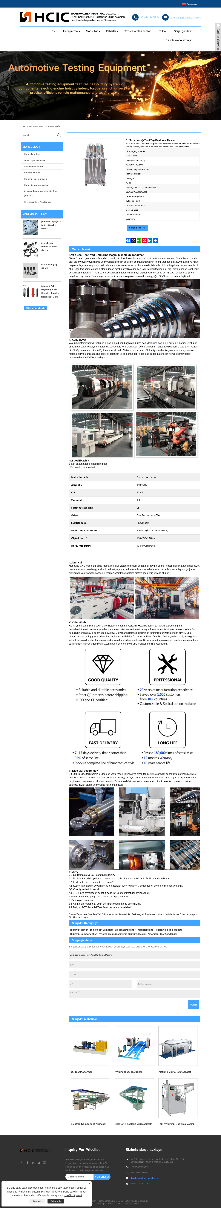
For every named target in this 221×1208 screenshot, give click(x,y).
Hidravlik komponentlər (36, 185)
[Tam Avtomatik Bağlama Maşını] (178, 1098)
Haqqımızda (70, 31)
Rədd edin (37, 1201)
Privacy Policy (131, 1203)
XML (118, 1203)
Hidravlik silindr (32, 154)
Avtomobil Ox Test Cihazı (129, 1072)
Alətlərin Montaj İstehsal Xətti (174, 1072)
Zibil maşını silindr (33, 166)
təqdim (193, 1004)
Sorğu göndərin (183, 31)
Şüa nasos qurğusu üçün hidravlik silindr (51, 225)
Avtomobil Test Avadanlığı (49, 126)
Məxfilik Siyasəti (73, 1195)
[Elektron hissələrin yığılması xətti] (134, 1098)
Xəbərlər (111, 31)
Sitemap (100, 1203)
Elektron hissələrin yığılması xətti (133, 1124)
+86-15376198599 (139, 1167)
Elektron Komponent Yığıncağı (88, 1124)
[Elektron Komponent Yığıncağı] (91, 1098)
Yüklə (162, 31)
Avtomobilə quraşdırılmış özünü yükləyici (40, 193)
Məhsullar (92, 31)
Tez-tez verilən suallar (137, 31)
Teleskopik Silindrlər (34, 160)
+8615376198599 (138, 1172)
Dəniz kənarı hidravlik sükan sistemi (49, 246)
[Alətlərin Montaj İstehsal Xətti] (178, 1046)
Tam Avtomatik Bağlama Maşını (176, 1124)
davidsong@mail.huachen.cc (144, 1178)
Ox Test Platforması (82, 1072)
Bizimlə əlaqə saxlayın (179, 40)
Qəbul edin (56, 1201)
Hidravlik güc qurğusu (35, 179)
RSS (110, 1203)
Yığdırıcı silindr (32, 172)
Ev (53, 31)
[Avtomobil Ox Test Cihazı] (134, 1046)
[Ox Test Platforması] (91, 1046)
